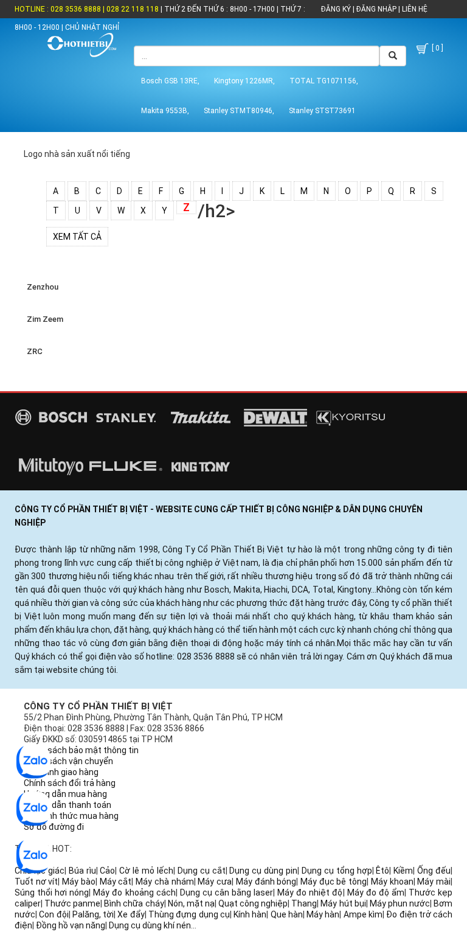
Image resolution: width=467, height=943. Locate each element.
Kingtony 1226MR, (244, 81)
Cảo (107, 870)
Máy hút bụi (342, 903)
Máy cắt (116, 881)
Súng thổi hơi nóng (52, 892)
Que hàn (287, 914)
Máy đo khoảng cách (134, 892)
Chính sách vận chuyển (68, 761)
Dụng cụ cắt (202, 870)
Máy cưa (215, 881)
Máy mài (434, 881)
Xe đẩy (130, 914)
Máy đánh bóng (266, 881)
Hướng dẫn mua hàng (65, 794)
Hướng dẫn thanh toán (67, 805)
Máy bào (78, 881)
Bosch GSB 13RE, (170, 81)
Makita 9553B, (165, 110)
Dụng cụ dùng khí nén (150, 925)
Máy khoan (392, 881)
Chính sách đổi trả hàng (70, 783)
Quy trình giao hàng (61, 772)
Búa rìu (82, 870)
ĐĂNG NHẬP (376, 9)
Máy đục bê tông (333, 881)
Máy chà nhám (164, 881)
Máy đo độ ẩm (375, 892)
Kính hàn (250, 914)
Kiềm (403, 870)
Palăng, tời (93, 914)
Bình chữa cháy (134, 903)
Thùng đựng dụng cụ (189, 914)
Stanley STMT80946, (239, 110)
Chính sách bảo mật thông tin (81, 750)
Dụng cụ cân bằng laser (226, 892)
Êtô (382, 870)
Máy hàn (322, 914)
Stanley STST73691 (322, 110)
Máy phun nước (400, 903)
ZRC (33, 351)
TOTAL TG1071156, (323, 81)
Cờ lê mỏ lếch (146, 870)
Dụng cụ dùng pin (263, 870)
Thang (304, 903)
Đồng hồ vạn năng (70, 925)
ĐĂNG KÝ (336, 9)
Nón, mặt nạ (191, 903)
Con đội (53, 914)
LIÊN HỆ (413, 9)
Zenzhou (40, 286)
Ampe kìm (363, 914)
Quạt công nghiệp (253, 903)
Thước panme (72, 903)
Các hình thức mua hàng (71, 816)
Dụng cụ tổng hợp (337, 870)
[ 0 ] (436, 48)
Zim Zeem (43, 319)
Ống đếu (434, 870)
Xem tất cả (77, 237)
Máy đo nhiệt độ (309, 892)
